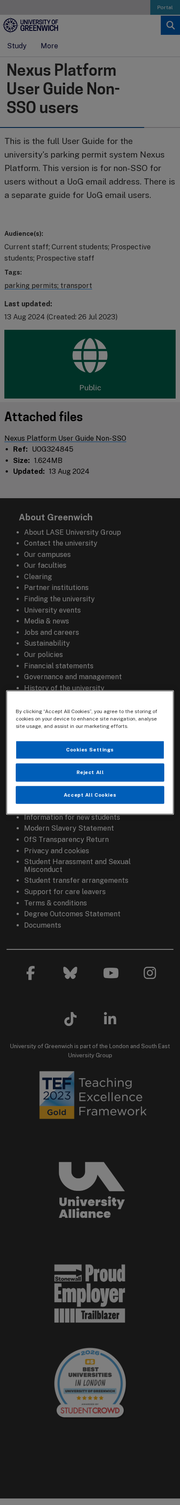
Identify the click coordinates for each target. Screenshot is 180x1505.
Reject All (90, 772)
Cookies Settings (90, 749)
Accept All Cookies (90, 794)
